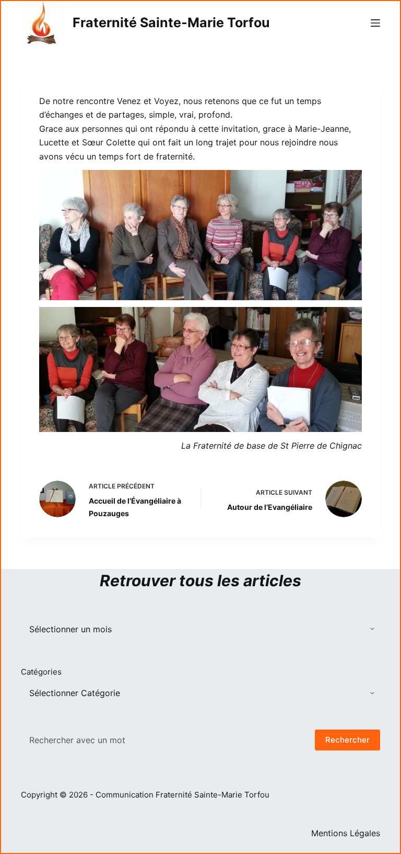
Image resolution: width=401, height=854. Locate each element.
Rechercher (347, 740)
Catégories (41, 672)
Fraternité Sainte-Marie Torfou (171, 22)
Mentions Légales (345, 833)
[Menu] (375, 23)
